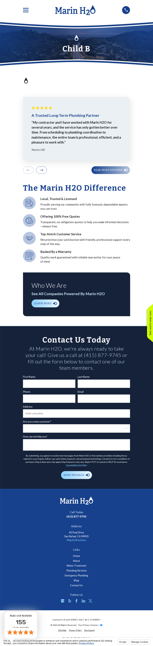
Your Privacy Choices (88, 625)
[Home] (75, 10)
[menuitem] (62, 630)
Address (27, 406)
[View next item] (41, 170)
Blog (76, 580)
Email (81, 391)
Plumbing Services (76, 570)
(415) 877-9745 (76, 516)
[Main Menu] (26, 10)
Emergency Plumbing (76, 575)
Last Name (84, 376)
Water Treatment (76, 565)
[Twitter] (90, 601)
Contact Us (76, 585)
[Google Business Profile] (62, 601)
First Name (29, 376)
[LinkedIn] (83, 601)
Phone (26, 391)
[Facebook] (76, 601)
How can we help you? (35, 436)
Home (76, 555)
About (76, 560)
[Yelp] (69, 601)
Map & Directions (76, 540)
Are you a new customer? (37, 421)
